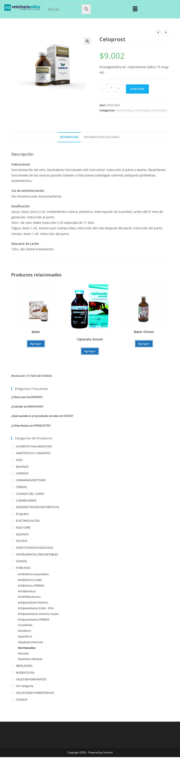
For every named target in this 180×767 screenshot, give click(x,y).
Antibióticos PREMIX (31, 585)
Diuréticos (24, 631)
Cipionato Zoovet (90, 339)
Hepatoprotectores (30, 642)
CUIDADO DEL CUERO (30, 494)
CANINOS (22, 473)
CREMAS (21, 487)
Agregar (137, 89)
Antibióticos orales (30, 580)
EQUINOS (22, 534)
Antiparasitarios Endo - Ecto (36, 608)
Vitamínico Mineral (30, 659)
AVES (19, 460)
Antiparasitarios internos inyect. (38, 614)
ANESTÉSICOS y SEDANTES (33, 453)
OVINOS (21, 561)
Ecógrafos (22, 514)
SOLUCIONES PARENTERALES (35, 693)
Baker (36, 332)
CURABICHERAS (26, 500)
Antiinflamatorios (29, 597)
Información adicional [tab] (102, 137)
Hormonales (124, 110)
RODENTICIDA (25, 672)
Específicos (25, 636)
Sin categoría (24, 686)
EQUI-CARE (23, 527)
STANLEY (22, 699)
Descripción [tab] (69, 137)
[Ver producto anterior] (158, 32)
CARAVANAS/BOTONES (31, 480)
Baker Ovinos (144, 332)
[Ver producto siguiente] (166, 32)
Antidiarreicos (27, 591)
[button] (135, 9)
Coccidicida (25, 625)
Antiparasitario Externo (33, 602)
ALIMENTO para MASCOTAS (34, 446)
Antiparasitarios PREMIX (33, 619)
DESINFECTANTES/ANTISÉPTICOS (37, 507)
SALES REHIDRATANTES (31, 679)
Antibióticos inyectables (33, 574)
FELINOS (21, 541)
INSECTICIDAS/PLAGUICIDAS (34, 548)
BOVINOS (22, 467)
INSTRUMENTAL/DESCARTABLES (37, 554)
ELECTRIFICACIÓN (28, 521)
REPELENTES (24, 666)
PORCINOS (23, 568)
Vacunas (23, 653)
